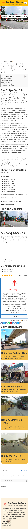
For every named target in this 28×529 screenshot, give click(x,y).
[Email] (20, 323)
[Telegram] (13, 323)
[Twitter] (10, 316)
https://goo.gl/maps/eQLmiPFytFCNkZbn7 (11, 261)
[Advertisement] (14, 44)
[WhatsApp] (8, 323)
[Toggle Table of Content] (25, 76)
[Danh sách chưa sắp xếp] (11, 481)
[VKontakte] (15, 323)
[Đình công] (7, 481)
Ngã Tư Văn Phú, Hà (11, 456)
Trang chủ (4, 61)
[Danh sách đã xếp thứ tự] (9, 481)
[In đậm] (2, 481)
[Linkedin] (12, 316)
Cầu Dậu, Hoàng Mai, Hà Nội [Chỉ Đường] (14, 16)
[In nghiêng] (4, 481)
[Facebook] (19, 316)
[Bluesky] (18, 323)
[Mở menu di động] (25, 2)
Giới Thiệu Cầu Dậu (6, 78)
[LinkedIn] (6, 323)
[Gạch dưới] (6, 481)
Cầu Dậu (10, 66)
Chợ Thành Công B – (11, 386)
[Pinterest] (14, 316)
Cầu (10, 61)
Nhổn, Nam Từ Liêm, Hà (13, 353)
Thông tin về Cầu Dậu (6, 80)
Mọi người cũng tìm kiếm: (8, 85)
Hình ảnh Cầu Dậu (5, 82)
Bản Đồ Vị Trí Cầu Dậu (6, 84)
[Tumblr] (16, 316)
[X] (4, 323)
